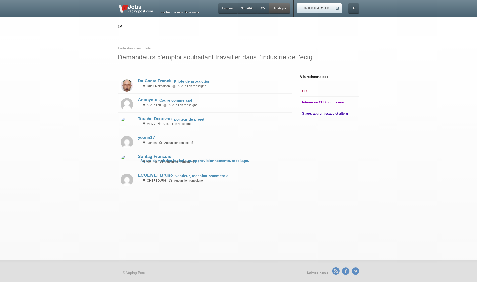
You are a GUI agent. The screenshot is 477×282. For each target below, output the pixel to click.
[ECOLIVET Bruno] (127, 179)
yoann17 (146, 137)
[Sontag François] (127, 160)
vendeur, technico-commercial (202, 176)
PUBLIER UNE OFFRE (315, 8)
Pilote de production (192, 81)
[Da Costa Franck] (127, 85)
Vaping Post (135, 273)
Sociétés (247, 8)
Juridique (279, 8)
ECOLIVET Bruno (155, 175)
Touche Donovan (155, 119)
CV (263, 8)
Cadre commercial (175, 100)
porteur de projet (189, 119)
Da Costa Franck (154, 81)
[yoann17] (127, 142)
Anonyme (147, 100)
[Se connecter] (353, 8)
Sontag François (154, 156)
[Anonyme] (127, 104)
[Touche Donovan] (127, 123)
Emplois (227, 8)
